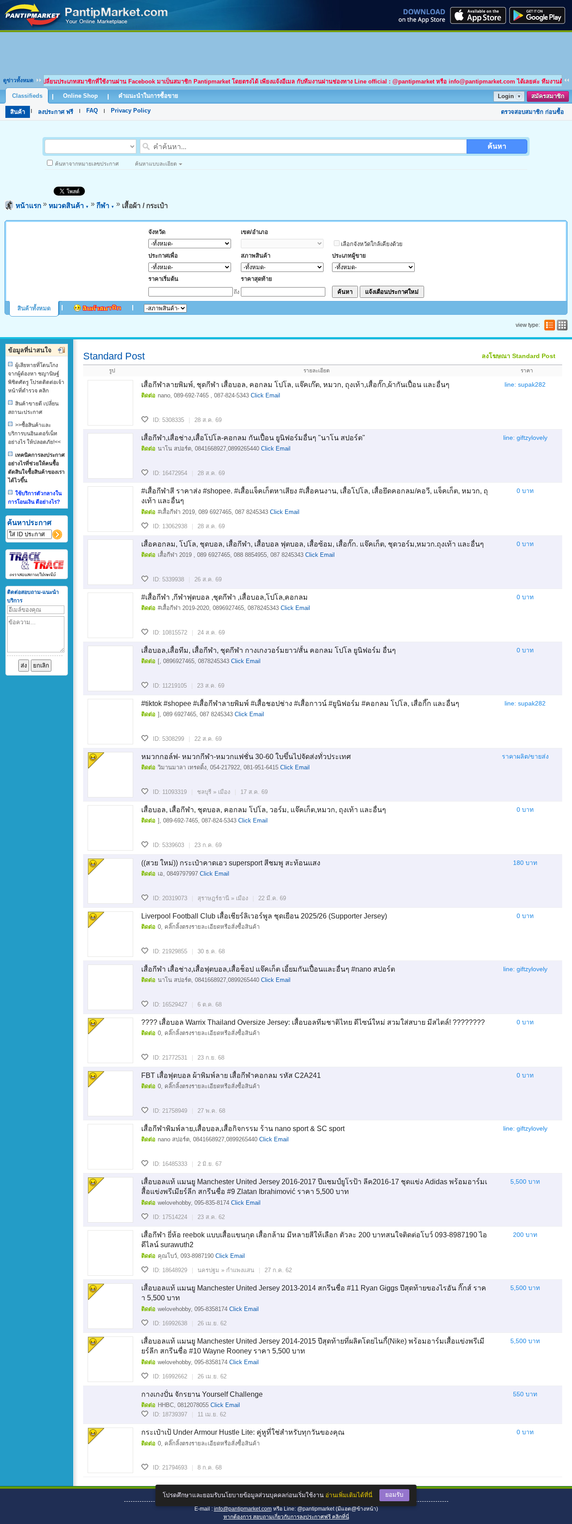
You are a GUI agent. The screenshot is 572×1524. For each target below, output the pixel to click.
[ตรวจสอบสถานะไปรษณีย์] (36, 575)
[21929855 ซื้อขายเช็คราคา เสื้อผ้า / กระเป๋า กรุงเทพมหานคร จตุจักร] (110, 934)
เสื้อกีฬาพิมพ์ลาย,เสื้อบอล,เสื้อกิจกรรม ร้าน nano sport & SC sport (243, 1128)
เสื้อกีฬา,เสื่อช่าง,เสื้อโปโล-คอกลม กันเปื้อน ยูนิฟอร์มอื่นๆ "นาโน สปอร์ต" (253, 438)
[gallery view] (561, 325)
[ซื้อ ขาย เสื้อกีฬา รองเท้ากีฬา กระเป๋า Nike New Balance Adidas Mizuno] (86, 28)
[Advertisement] (286, 52)
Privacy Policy (131, 110)
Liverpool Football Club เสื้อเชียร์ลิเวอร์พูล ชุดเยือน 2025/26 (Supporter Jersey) (264, 916)
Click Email (265, 395)
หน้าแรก (28, 205)
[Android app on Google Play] (540, 15)
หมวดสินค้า (69, 205)
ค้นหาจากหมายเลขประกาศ (87, 164)
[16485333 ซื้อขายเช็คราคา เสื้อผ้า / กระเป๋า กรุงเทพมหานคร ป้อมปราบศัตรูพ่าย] (110, 1146)
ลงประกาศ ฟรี (55, 112)
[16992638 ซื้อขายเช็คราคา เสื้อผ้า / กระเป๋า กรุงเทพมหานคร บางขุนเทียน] (110, 1306)
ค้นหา (497, 146)
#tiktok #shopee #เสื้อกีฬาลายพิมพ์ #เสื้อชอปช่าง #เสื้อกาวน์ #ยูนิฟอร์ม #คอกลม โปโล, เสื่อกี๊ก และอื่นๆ (300, 703)
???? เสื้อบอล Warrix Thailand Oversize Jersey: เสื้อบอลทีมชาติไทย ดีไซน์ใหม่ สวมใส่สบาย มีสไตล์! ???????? (313, 1022)
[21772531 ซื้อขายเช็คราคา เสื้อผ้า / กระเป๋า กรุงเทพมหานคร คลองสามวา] (110, 1040)
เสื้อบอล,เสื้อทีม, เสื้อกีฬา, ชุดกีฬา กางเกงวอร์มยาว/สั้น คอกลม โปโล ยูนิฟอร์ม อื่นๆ (268, 650)
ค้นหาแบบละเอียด (156, 164)
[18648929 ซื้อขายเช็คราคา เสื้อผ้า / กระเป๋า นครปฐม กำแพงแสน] (110, 1253)
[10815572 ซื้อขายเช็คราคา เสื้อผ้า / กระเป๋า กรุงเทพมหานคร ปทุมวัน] (110, 615)
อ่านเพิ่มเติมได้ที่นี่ (348, 1495)
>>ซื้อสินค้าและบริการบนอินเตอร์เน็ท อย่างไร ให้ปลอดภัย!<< (34, 433)
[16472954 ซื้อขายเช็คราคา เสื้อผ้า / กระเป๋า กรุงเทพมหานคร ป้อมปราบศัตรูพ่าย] (110, 456)
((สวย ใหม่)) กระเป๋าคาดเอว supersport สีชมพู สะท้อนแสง (230, 863)
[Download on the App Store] (477, 15)
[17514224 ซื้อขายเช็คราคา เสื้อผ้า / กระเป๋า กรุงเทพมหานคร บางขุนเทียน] (110, 1200)
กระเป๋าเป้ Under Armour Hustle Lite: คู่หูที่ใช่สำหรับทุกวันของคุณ (243, 1432)
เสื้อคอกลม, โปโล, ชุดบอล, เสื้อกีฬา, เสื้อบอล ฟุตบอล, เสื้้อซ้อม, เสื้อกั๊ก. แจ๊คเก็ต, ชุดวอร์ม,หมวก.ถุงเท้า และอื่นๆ (312, 544)
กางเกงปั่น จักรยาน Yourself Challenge (202, 1394)
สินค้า (17, 112)
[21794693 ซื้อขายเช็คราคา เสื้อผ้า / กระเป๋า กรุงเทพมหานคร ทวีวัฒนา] (110, 1450)
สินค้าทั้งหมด (33, 308)
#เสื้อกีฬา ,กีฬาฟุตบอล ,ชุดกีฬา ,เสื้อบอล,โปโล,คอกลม (224, 597)
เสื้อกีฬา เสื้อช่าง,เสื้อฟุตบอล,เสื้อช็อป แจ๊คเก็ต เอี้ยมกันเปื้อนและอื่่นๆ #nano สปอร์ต (268, 969)
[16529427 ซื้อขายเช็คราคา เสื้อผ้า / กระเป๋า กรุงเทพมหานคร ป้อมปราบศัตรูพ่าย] (110, 987)
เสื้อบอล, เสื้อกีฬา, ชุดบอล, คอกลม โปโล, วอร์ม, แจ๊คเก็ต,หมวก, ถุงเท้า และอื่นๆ (263, 810)
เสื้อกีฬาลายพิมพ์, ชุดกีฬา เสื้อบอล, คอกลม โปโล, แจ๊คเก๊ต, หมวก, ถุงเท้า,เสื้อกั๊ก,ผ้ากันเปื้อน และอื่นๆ (295, 384)
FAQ (92, 110)
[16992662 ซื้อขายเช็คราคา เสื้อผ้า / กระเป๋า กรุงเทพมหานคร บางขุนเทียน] (110, 1359)
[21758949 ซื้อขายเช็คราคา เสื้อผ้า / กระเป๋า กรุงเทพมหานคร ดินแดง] (110, 1093)
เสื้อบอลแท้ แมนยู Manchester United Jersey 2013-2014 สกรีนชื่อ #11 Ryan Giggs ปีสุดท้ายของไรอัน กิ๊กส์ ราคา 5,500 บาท (313, 1293)
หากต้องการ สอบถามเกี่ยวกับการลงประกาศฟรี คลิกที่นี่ (286, 1517)
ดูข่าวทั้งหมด (18, 80)
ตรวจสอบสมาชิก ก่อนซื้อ (532, 112)
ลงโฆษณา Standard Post (518, 355)
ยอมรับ (394, 1494)
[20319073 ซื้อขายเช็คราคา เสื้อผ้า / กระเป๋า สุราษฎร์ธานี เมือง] (110, 881)
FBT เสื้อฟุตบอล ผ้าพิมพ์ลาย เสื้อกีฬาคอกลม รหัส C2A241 (231, 1075)
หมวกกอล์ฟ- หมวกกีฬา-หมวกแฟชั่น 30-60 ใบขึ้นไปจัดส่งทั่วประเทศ (246, 756)
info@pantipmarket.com (243, 1509)
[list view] (549, 325)
